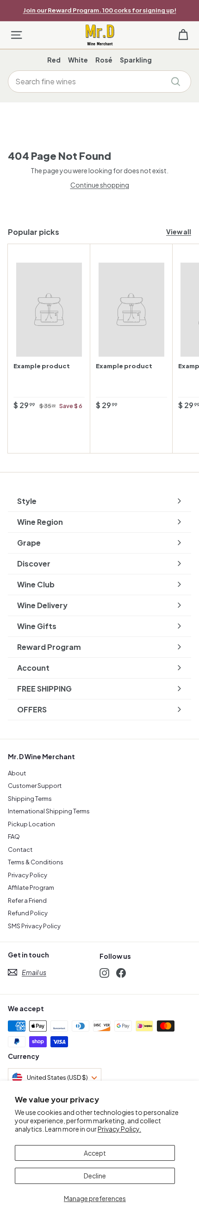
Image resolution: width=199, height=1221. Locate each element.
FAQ (14, 836)
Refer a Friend (27, 900)
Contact (20, 849)
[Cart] (183, 35)
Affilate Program (31, 887)
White (78, 60)
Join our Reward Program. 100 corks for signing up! (99, 10)
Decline (95, 1175)
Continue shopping (99, 185)
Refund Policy (28, 913)
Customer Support (35, 785)
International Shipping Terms (49, 811)
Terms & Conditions (35, 862)
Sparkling (136, 60)
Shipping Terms (30, 798)
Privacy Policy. (119, 1129)
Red (54, 60)
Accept (95, 1153)
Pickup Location (31, 824)
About (17, 773)
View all (178, 231)
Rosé (103, 60)
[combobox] (99, 81)
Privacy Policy (27, 875)
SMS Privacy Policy (34, 926)
